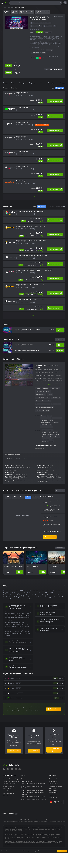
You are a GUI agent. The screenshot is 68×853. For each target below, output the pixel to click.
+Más (34, 196)
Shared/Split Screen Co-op (44, 407)
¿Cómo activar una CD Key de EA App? (33, 796)
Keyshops (22, 83)
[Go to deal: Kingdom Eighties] (34, 98)
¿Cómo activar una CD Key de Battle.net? (33, 799)
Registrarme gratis (54, 750)
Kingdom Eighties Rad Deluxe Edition (27, 330)
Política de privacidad (55, 786)
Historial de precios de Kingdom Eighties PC (22, 491)
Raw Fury (49, 50)
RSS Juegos (52, 795)
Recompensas (53, 783)
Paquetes (32, 83)
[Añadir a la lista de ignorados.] (54, 26)
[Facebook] (4, 769)
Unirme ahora (14, 751)
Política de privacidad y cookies (31, 851)
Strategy (45, 388)
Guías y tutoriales (26, 781)
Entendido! (62, 851)
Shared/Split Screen (42, 410)
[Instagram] (8, 769)
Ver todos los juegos (9, 791)
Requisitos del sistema (12, 454)
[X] (19, 769)
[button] (2, 3)
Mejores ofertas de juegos (11, 779)
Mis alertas (34, 751)
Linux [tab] (25, 458)
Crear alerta (50, 537)
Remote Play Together (43, 391)
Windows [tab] (9, 458)
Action (44, 52)
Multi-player (55, 388)
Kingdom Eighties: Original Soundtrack (27, 350)
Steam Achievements (42, 401)
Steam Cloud (56, 404)
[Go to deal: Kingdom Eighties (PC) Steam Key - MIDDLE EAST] (34, 275)
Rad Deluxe (47, 32)
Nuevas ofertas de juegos (11, 781)
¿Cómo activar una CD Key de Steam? (33, 783)
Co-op (50, 394)
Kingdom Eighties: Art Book (23, 345)
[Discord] (16, 769)
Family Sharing (40, 394)
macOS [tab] (18, 458)
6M (28, 497)
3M (21, 497)
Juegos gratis (7, 788)
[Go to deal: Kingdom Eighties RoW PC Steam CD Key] (34, 231)
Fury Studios (35, 52)
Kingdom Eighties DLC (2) (11, 339)
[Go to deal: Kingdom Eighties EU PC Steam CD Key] (34, 290)
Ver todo (59, 339)
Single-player (56, 397)
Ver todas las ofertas (9, 783)
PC (8, 631)
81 (37, 57)
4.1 (40, 57)
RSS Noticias (53, 792)
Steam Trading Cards (42, 397)
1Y (35, 497)
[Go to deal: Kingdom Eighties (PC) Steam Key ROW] (34, 216)
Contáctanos (53, 781)
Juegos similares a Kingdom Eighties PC (20, 548)
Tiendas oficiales (9, 83)
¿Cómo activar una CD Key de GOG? (32, 790)
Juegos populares (8, 786)
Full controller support (42, 404)
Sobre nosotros (54, 779)
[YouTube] (12, 769)
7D (8, 497)
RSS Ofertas (53, 797)
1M (15, 497)
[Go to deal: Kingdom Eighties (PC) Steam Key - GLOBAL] (34, 260)
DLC (41, 83)
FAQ (22, 779)
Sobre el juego (51, 83)
